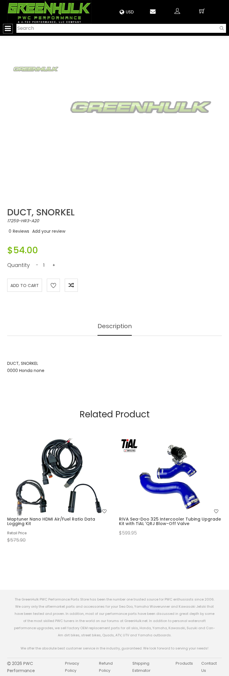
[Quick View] (51, 487)
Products (184, 663)
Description (115, 326)
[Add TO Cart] (66, 487)
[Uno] (49, 12)
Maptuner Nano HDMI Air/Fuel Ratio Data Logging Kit (51, 521)
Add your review (48, 231)
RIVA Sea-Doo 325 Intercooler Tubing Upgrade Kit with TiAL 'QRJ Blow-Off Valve (170, 521)
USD (130, 12)
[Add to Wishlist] (53, 285)
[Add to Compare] (71, 285)
